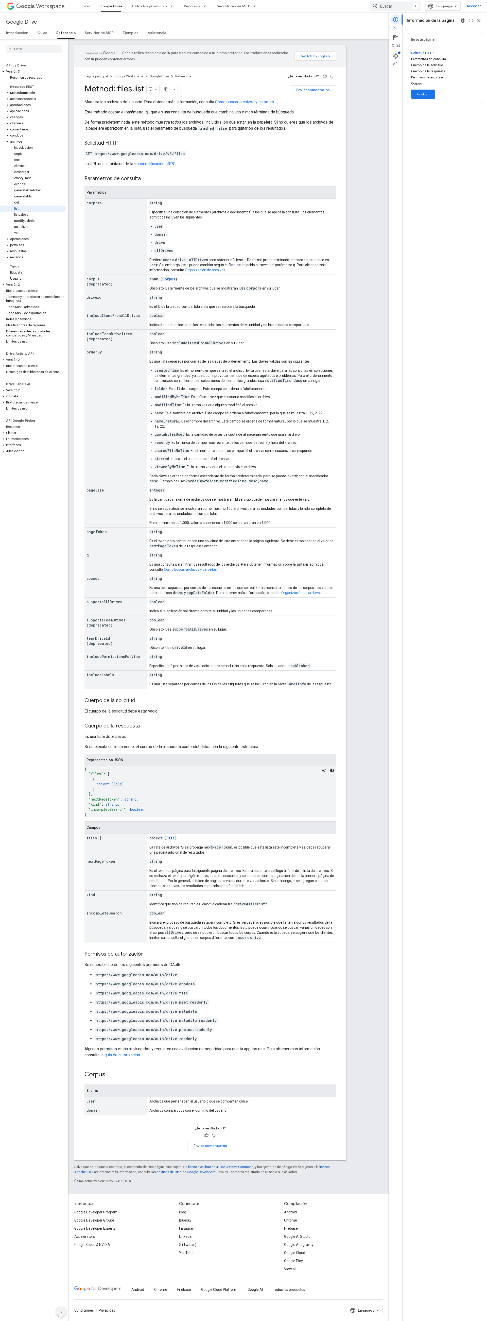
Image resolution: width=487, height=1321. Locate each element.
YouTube (186, 1253)
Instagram (187, 1228)
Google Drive (111, 6)
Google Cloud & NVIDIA (92, 1245)
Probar (423, 94)
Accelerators (84, 1236)
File (117, 784)
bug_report (463, 21)
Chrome (290, 1220)
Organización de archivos (205, 270)
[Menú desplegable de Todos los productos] (173, 6)
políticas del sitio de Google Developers (185, 1172)
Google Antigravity (299, 1245)
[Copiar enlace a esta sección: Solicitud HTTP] (123, 143)
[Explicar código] (324, 770)
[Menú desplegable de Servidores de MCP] (256, 6)
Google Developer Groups (94, 1220)
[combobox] (395, 6)
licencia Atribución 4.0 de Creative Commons (220, 1167)
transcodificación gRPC (155, 163)
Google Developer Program (95, 1212)
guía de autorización (122, 1055)
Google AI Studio (297, 1236)
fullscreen (471, 21)
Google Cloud (294, 1253)
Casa (85, 6)
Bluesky (185, 1220)
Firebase (291, 1228)
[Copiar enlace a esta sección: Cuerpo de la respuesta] (145, 726)
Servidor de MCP (99, 32)
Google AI (255, 1290)
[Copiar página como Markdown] (166, 89)
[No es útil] (332, 76)
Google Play (293, 1261)
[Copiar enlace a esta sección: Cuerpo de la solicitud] (140, 701)
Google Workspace (128, 76)
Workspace (50, 6)
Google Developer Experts (94, 1228)
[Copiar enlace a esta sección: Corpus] (110, 1075)
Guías (42, 32)
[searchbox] (34, 49)
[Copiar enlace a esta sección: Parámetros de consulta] (146, 179)
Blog (182, 1212)
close (479, 21)
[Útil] (324, 76)
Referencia (66, 32)
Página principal (96, 76)
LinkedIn (185, 1236)
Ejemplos (130, 32)
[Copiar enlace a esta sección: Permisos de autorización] (149, 954)
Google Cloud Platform (219, 1290)
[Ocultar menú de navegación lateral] (61, 1312)
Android (290, 1212)
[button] (33, 72)
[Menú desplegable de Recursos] (206, 6)
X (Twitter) (187, 1245)
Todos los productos (149, 6)
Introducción (17, 32)
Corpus (168, 279)
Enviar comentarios (313, 90)
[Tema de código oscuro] (332, 770)
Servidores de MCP (233, 6)
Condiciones (84, 1310)
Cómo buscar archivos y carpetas (244, 101)
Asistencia (157, 32)
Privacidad (107, 1310)
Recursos (192, 6)
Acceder (474, 6)
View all (290, 1269)
